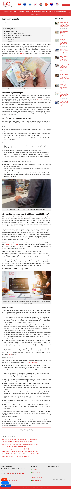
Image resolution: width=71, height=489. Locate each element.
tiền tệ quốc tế (40, 99)
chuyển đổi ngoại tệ (33, 362)
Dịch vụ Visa (13, 11)
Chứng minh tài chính (23, 11)
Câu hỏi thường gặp (36, 480)
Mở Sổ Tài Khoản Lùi (37, 477)
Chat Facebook (6, 485)
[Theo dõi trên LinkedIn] (60, 479)
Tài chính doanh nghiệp (60, 11)
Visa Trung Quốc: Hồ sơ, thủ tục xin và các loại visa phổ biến (17, 441)
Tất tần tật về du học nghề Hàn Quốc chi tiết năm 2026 (15, 456)
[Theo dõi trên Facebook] (53, 479)
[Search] (69, 13)
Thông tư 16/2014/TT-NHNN (12, 244)
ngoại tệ (22, 53)
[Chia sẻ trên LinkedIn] (32, 430)
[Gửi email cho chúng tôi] (56, 479)
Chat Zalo (5, 482)
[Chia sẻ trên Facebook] (21, 430)
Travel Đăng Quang (17, 22)
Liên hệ (38, 14)
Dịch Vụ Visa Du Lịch (37, 475)
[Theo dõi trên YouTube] (61, 479)
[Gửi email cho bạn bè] (27, 430)
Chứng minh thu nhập (35, 11)
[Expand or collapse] (49, 28)
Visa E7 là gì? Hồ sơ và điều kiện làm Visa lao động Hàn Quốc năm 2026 (20, 444)
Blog (32, 14)
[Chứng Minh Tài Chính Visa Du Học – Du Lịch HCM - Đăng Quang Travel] (7, 5)
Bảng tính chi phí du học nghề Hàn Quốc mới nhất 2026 (64, 95)
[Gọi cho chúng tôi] (57, 479)
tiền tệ (10, 354)
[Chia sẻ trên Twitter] (24, 430)
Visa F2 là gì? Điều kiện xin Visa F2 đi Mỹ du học (14, 446)
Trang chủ (6, 11)
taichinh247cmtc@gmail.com (13, 477)
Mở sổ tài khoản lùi (47, 11)
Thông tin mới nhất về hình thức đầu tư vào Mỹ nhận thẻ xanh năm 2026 (20, 451)
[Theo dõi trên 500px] (64, 479)
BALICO (47, 487)
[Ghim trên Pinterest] (29, 430)
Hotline (4, 479)
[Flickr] (63, 479)
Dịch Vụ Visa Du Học (37, 472)
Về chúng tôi (35, 469)
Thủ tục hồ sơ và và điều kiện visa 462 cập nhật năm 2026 (64, 103)
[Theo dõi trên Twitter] (54, 479)
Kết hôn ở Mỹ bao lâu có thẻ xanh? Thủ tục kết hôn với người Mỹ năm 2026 (20, 453)
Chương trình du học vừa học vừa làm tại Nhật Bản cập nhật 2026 (18, 449)
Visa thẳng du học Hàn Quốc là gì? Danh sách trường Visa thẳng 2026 (19, 439)
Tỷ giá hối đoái (16, 146)
